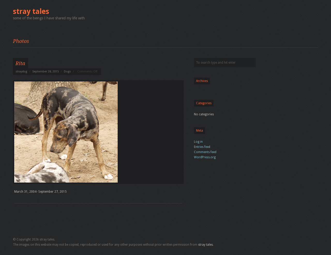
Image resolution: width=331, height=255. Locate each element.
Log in (198, 142)
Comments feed (205, 152)
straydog (21, 71)
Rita (20, 63)
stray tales (31, 11)
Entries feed (202, 147)
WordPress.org (205, 157)
